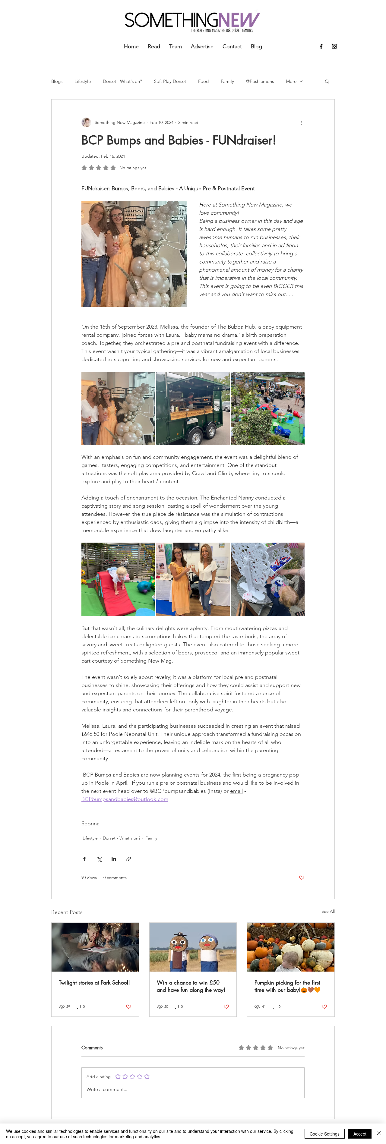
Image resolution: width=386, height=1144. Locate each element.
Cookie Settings (325, 1134)
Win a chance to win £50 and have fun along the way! (191, 986)
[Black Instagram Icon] (334, 46)
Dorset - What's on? (122, 81)
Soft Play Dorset (170, 81)
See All (328, 911)
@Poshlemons (260, 81)
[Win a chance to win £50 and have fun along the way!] (193, 947)
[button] (327, 81)
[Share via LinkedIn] (114, 859)
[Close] (378, 1133)
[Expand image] (118, 408)
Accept (359, 1134)
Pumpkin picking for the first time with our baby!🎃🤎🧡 (288, 986)
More (291, 81)
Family (227, 81)
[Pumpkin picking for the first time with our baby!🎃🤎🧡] (290, 947)
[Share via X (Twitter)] (99, 859)
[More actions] (301, 122)
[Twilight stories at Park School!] (95, 947)
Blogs (56, 81)
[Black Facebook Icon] (321, 46)
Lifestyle (82, 81)
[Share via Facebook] (84, 859)
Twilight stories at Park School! (94, 982)
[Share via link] (128, 859)
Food (203, 81)
